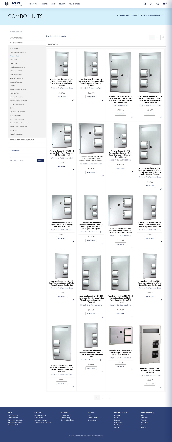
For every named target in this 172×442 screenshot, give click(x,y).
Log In (90, 415)
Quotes (45, 4)
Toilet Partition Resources (43, 422)
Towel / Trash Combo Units (18, 126)
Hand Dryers (14, 63)
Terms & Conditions (67, 420)
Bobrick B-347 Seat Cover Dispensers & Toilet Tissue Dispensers (150, 370)
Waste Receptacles (16, 134)
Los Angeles (118, 425)
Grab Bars (13, 59)
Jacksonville (118, 422)
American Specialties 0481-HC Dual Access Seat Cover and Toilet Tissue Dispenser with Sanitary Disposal (91, 82)
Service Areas (120, 412)
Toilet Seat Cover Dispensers (19, 123)
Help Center (38, 418)
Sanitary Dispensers (16, 97)
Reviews (62, 4)
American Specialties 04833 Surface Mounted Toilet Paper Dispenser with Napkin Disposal (120, 230)
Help (53, 4)
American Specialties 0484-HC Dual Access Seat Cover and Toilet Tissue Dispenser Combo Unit (61, 283)
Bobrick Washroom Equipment (22, 140)
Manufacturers (16, 38)
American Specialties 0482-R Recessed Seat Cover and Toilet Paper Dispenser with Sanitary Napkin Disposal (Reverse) (149, 171)
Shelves (12, 108)
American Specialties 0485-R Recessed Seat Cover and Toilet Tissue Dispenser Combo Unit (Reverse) (61, 368)
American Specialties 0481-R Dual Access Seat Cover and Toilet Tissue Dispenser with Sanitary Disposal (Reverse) (149, 99)
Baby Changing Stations (18, 52)
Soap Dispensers (15, 115)
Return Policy (65, 418)
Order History (92, 420)
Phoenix (144, 420)
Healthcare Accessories (17, 67)
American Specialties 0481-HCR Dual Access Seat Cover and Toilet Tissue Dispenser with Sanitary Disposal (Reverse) (120, 99)
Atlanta (116, 427)
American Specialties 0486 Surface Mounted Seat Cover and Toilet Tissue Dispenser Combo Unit (91, 353)
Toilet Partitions (13, 4)
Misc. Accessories (16, 74)
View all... (144, 427)
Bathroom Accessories (15, 420)
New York (144, 418)
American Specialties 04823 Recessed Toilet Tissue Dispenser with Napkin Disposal (61, 225)
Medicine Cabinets (16, 82)
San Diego (144, 422)
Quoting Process (40, 415)
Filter (40, 160)
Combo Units (14, 56)
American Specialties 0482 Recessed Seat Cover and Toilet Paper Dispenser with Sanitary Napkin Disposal (120, 154)
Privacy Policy (66, 415)
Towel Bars (13, 130)
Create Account (93, 418)
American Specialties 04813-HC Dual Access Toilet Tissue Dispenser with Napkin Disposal (91, 159)
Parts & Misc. (14, 93)
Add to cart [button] (62, 96)
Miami (143, 415)
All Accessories (16, 43)
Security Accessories (17, 104)
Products (33, 4)
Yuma (143, 425)
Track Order (74, 4)
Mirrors (12, 86)
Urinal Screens (13, 418)
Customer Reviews (40, 420)
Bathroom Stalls (13, 425)
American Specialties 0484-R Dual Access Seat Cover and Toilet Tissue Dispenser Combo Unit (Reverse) (120, 299)
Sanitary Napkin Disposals (18, 100)
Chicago (117, 415)
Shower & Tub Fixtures (17, 112)
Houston (117, 420)
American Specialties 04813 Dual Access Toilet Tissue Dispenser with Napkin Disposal (62, 153)
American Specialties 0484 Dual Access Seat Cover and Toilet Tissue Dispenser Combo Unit (149, 225)
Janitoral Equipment (16, 78)
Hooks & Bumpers (16, 71)
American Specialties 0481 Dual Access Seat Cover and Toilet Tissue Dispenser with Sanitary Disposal (61, 82)
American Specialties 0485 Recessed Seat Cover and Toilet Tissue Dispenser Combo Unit (149, 283)
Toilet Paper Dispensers (17, 119)
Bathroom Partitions (15, 422)
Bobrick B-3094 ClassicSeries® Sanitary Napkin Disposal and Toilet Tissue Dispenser (120, 352)
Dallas (116, 418)
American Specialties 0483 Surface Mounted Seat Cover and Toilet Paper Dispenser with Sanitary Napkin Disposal (91, 226)
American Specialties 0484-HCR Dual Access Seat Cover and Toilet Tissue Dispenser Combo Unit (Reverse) (91, 299)
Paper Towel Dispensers (18, 89)
